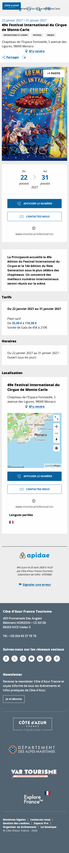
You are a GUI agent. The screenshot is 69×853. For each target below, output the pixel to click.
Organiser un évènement (19, 827)
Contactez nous (40, 819)
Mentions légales (14, 819)
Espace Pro (41, 823)
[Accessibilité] (20, 9)
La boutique (48, 827)
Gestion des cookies (16, 823)
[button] (38, 9)
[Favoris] (29, 9)
